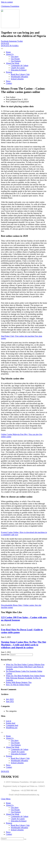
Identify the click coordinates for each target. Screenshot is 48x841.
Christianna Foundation (10, 6)
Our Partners (16, 61)
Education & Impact (18, 70)
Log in (8, 721)
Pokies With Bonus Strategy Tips (19, 682)
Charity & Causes (18, 68)
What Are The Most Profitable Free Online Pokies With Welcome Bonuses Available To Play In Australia (25, 678)
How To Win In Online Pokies (18, 685)
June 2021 (10, 701)
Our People (15, 59)
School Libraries (17, 79)
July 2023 (10, 699)
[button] (5, 43)
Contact (9, 83)
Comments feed (12, 725)
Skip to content (7, 2)
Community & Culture (19, 65)
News (8, 81)
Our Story (15, 56)
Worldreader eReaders (19, 77)
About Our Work (12, 63)
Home (8, 52)
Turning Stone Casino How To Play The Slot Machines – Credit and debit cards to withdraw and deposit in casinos (23, 645)
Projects (9, 72)
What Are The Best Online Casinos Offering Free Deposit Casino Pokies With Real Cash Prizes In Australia (25, 666)
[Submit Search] (25, 839)
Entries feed (10, 723)
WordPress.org (11, 728)
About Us (10, 54)
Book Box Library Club (20, 74)
